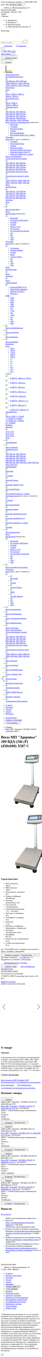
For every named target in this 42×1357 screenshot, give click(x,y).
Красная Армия (16, 129)
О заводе (9, 705)
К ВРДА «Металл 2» (18, 392)
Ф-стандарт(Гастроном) (19, 231)
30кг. (12, 323)
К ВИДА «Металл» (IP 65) (20, 378)
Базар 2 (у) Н (15, 227)
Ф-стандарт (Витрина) (19, 220)
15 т (11, 370)
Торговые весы (12, 496)
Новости (9, 1291)
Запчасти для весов (13, 1295)
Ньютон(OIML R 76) (18, 287)
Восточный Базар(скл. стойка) (18, 494)
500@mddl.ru (6, 54)
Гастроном (14, 248)
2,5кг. (12, 315)
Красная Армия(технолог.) (16, 514)
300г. (12, 304)
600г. (12, 306)
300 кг (12, 357)
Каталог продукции (13, 1276)
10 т (11, 367)
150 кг (12, 353)
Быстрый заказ (26, 955)
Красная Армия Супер (14, 485)
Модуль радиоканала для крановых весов (22, 1240)
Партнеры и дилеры (14, 1304)
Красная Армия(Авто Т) (15, 518)
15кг (12, 237)
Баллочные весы (12, 98)
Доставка (9, 707)
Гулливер (14, 127)
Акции (8, 712)
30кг (12, 239)
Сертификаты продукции (16, 1302)
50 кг (12, 348)
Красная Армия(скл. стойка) (17, 523)
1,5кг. (12, 311)
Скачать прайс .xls (13, 1286)
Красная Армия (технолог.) (21, 150)
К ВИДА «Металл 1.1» (19, 401)
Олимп (13, 131)
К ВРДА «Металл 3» (18, 405)
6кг (11, 235)
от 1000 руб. (25, 957)
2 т (11, 361)
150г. (12, 300)
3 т (11, 363)
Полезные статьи (12, 1293)
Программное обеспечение (16, 1300)
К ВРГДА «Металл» (18, 396)
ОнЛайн (9, 527)
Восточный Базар (17, 133)
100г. (12, 298)
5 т (11, 365)
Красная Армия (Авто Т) (20, 152)
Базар (12, 255)
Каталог (8, 62)
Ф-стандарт (14, 229)
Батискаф (14, 124)
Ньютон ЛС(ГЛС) (17, 291)
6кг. (11, 319)
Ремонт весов (11, 1308)
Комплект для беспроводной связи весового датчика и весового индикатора (23, 1232)
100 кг (12, 350)
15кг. (12, 321)
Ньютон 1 (14, 294)
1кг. (11, 309)
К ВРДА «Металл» (17, 387)
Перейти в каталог (8, 982)
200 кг (12, 355)
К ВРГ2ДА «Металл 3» (19, 410)
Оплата (8, 709)
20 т (11, 372)
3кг (11, 233)
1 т (11, 359)
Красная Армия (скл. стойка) (21, 154)
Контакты (9, 714)
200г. (12, 302)
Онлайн (13, 222)
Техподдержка (11, 1306)
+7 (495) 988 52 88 (8, 51)
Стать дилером (12, 1289)
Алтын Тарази (16, 257)
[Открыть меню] (3, 48)
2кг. (11, 313)
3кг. (11, 317)
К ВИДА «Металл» (18, 383)
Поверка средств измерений (17, 1298)
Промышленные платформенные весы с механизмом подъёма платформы (22, 1249)
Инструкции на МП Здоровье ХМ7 (15, 1080)
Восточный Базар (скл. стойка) (22, 135)
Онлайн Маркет (16, 250)
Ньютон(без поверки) (18, 289)
